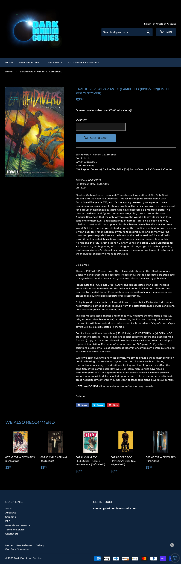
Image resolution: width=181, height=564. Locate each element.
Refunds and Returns (17, 525)
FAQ (7, 521)
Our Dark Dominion (83, 62)
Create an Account (166, 24)
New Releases (29, 62)
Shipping (10, 516)
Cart (168, 32)
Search (9, 508)
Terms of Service (15, 529)
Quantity (81, 119)
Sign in (147, 24)
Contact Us (11, 533)
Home (9, 62)
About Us (10, 512)
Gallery (54, 62)
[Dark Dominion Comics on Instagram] (172, 545)
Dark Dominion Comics (28, 558)
